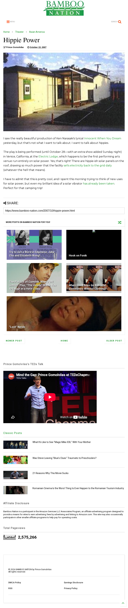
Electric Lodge (48, 156)
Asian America (37, 32)
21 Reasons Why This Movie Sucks (50, 473)
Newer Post (14, 341)
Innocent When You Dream (102, 138)
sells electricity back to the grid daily (88, 165)
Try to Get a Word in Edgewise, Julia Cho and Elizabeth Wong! (31, 253)
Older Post (114, 341)
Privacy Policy (70, 588)
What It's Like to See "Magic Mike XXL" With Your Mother (61, 442)
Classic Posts (12, 433)
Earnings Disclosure (73, 582)
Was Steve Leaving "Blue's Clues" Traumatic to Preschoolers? (64, 458)
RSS (10, 588)
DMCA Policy (14, 582)
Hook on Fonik (78, 255)
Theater (19, 32)
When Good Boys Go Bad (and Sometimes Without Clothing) (87, 287)
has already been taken (98, 183)
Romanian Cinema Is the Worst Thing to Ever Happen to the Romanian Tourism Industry (78, 488)
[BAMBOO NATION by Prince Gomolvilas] (64, 14)
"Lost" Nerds (17, 326)
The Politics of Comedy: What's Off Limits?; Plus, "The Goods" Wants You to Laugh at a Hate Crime (32, 285)
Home (6, 32)
